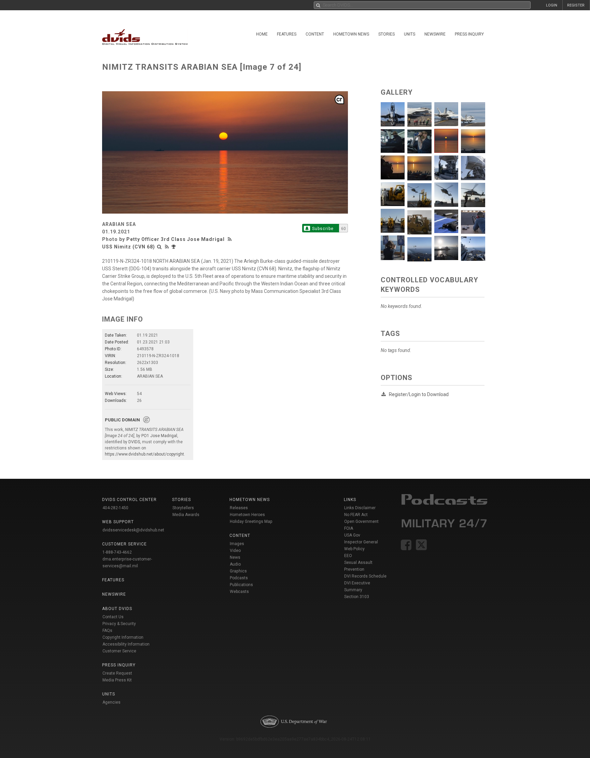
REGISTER (576, 5)
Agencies (111, 702)
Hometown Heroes (247, 514)
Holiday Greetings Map (251, 521)
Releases (239, 507)
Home (262, 34)
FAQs (107, 630)
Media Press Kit (117, 680)
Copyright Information (122, 637)
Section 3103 (356, 596)
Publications (241, 584)
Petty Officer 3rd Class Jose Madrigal (175, 239)
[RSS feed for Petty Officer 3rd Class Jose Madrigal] (230, 239)
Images (237, 543)
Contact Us (113, 616)
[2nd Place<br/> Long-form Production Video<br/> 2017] (174, 246)
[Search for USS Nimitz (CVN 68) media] (159, 246)
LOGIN (551, 5)
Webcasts (239, 591)
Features (286, 34)
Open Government (361, 521)
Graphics (238, 571)
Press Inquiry (469, 34)
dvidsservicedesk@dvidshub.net (133, 530)
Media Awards (185, 514)
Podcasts (239, 578)
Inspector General (361, 542)
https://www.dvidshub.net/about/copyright (144, 454)
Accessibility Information (126, 644)
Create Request (117, 673)
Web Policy (354, 548)
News (235, 557)
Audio (235, 564)
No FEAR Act (356, 514)
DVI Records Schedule (365, 576)
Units (409, 34)
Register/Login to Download (419, 394)
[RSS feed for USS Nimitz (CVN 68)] (167, 246)
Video (235, 550)
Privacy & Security (119, 623)
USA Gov (352, 535)
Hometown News (351, 34)
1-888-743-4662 (117, 552)
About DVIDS (117, 608)
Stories (386, 34)
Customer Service (119, 651)
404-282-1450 (115, 507)
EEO (348, 555)
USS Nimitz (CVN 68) (128, 246)
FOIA (348, 528)
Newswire (435, 34)
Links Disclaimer (360, 507)
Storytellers (183, 507)
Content (315, 34)
